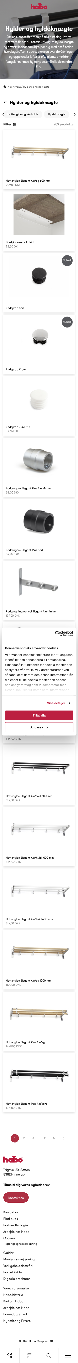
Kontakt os (16, 1198)
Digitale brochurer (16, 1278)
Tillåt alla (39, 715)
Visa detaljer (56, 703)
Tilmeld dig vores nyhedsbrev (26, 1185)
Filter (7, 124)
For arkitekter (13, 1272)
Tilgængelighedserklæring (20, 1244)
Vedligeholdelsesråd (18, 1266)
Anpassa (36, 727)
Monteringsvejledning (19, 1259)
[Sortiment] (29, 1355)
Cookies (9, 1238)
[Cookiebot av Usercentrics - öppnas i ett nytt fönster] (55, 633)
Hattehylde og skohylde (22, 114)
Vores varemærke (16, 1288)
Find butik (10, 1218)
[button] (49, 1355)
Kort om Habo (13, 1301)
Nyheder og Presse (17, 1320)
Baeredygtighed (15, 1314)
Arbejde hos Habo (16, 1231)
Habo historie (13, 1295)
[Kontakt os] (10, 1355)
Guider (8, 1253)
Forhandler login (15, 1225)
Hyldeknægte (56, 114)
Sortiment (15, 86)
